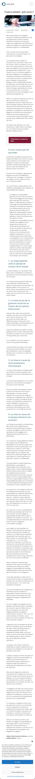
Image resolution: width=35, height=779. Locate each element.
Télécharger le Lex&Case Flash (19, 140)
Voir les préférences (17, 772)
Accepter (17, 762)
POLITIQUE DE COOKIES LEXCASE (15, 776)
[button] (32, 741)
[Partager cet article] (32, 30)
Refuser (17, 767)
